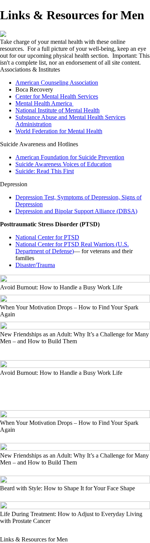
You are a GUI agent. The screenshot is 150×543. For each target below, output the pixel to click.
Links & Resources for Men (34, 539)
